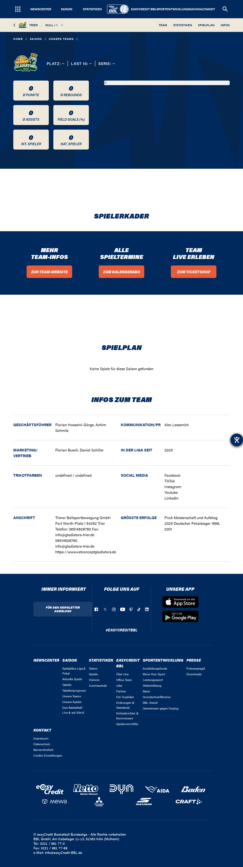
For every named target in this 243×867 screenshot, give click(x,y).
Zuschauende (98, 685)
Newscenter (40, 9)
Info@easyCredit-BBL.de (63, 852)
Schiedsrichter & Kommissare (127, 715)
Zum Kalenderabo (121, 271)
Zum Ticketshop (193, 271)
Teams (93, 668)
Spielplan (206, 25)
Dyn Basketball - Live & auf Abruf (73, 710)
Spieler (93, 674)
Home (18, 39)
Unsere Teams (61, 39)
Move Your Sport (154, 674)
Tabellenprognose (74, 690)
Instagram (172, 486)
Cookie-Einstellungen (47, 755)
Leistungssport (153, 680)
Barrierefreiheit (43, 749)
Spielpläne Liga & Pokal (74, 670)
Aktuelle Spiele (72, 679)
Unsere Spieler (72, 702)
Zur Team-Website (49, 271)
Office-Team (124, 680)
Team (163, 25)
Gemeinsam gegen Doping (160, 708)
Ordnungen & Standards (125, 705)
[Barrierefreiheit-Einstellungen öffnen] (236, 440)
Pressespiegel (195, 668)
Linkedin (171, 498)
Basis (146, 691)
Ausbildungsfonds (155, 668)
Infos (225, 25)
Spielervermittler (127, 724)
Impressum (41, 738)
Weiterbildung (152, 685)
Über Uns (122, 674)
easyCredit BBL (143, 9)
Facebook (172, 475)
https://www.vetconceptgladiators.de (85, 551)
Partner (121, 691)
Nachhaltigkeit (202, 9)
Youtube (171, 492)
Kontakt (42, 730)
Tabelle (66, 685)
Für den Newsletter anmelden (63, 609)
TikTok (169, 481)
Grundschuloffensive (156, 697)
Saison (66, 9)
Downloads (194, 674)
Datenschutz (41, 744)
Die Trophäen (125, 697)
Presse (193, 660)
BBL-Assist (150, 702)
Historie (94, 680)
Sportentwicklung (172, 9)
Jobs (119, 685)
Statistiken (92, 9)
